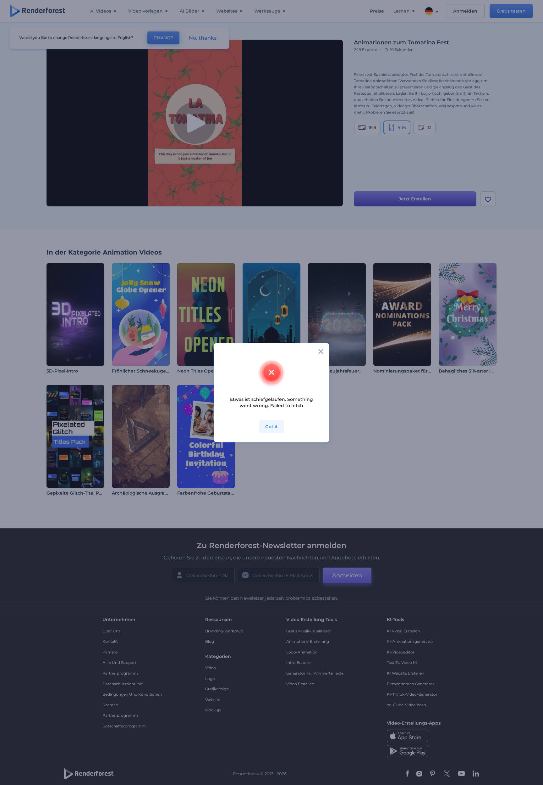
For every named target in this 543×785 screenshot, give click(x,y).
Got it (271, 426)
